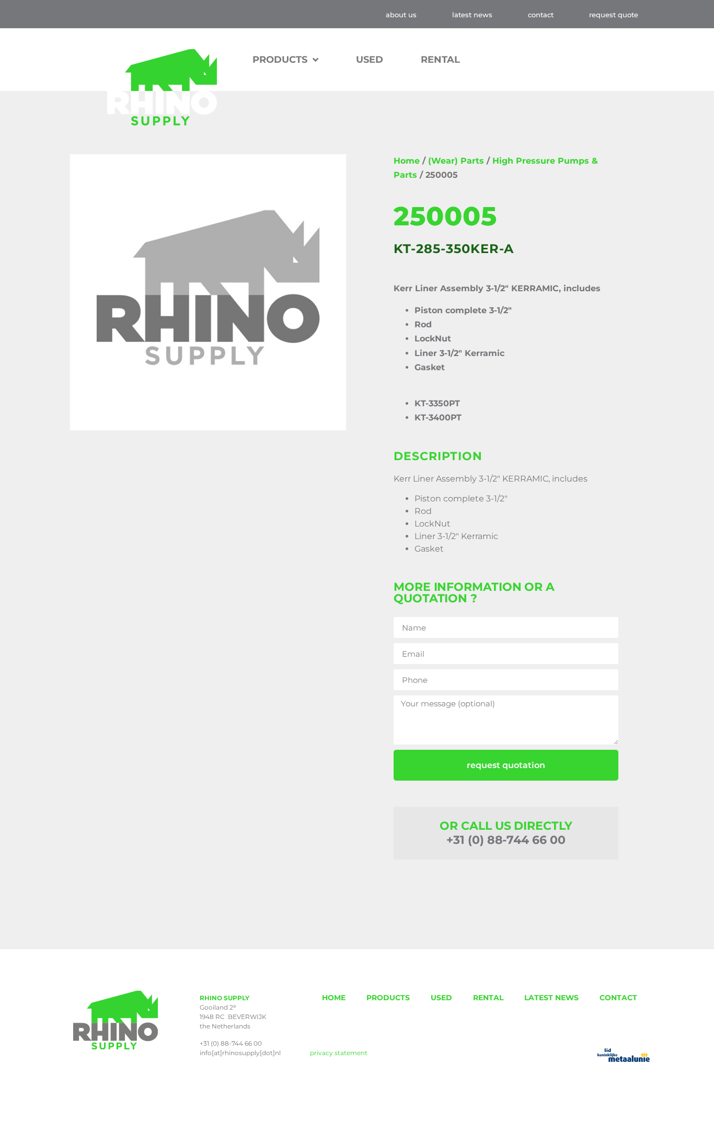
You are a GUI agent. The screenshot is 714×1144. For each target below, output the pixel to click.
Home (407, 161)
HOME (334, 997)
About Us (401, 14)
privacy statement (338, 1053)
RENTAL (440, 59)
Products (279, 59)
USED (369, 59)
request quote (613, 14)
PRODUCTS (388, 997)
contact (541, 14)
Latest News (472, 14)
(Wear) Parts (456, 161)
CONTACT (618, 997)
